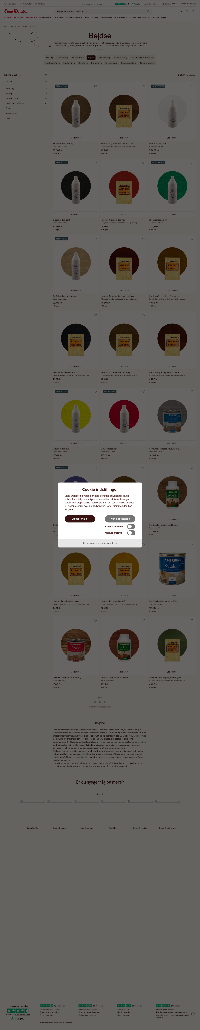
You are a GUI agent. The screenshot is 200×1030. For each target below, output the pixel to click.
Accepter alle (79, 518)
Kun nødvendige (120, 518)
